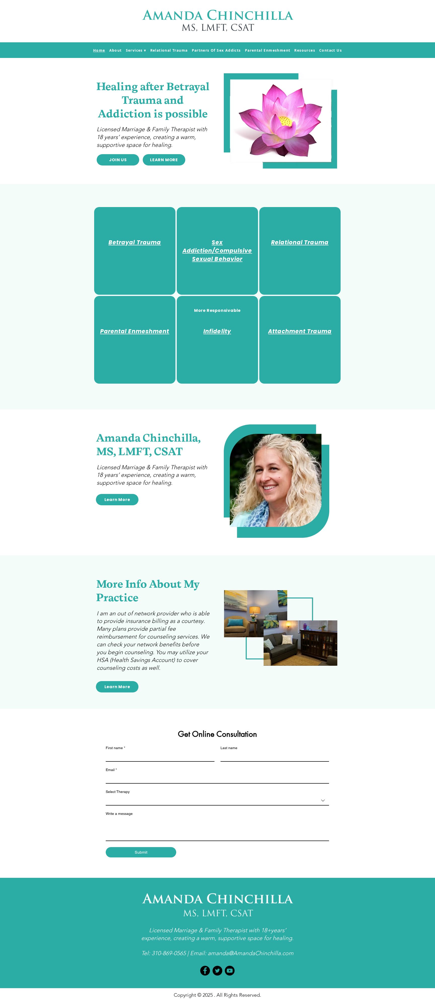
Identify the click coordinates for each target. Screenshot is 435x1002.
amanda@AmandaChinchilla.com (251, 953)
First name (115, 748)
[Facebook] (205, 971)
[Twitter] (217, 971)
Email (111, 770)
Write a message (119, 814)
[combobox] (217, 801)
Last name (229, 748)
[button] (136, 50)
